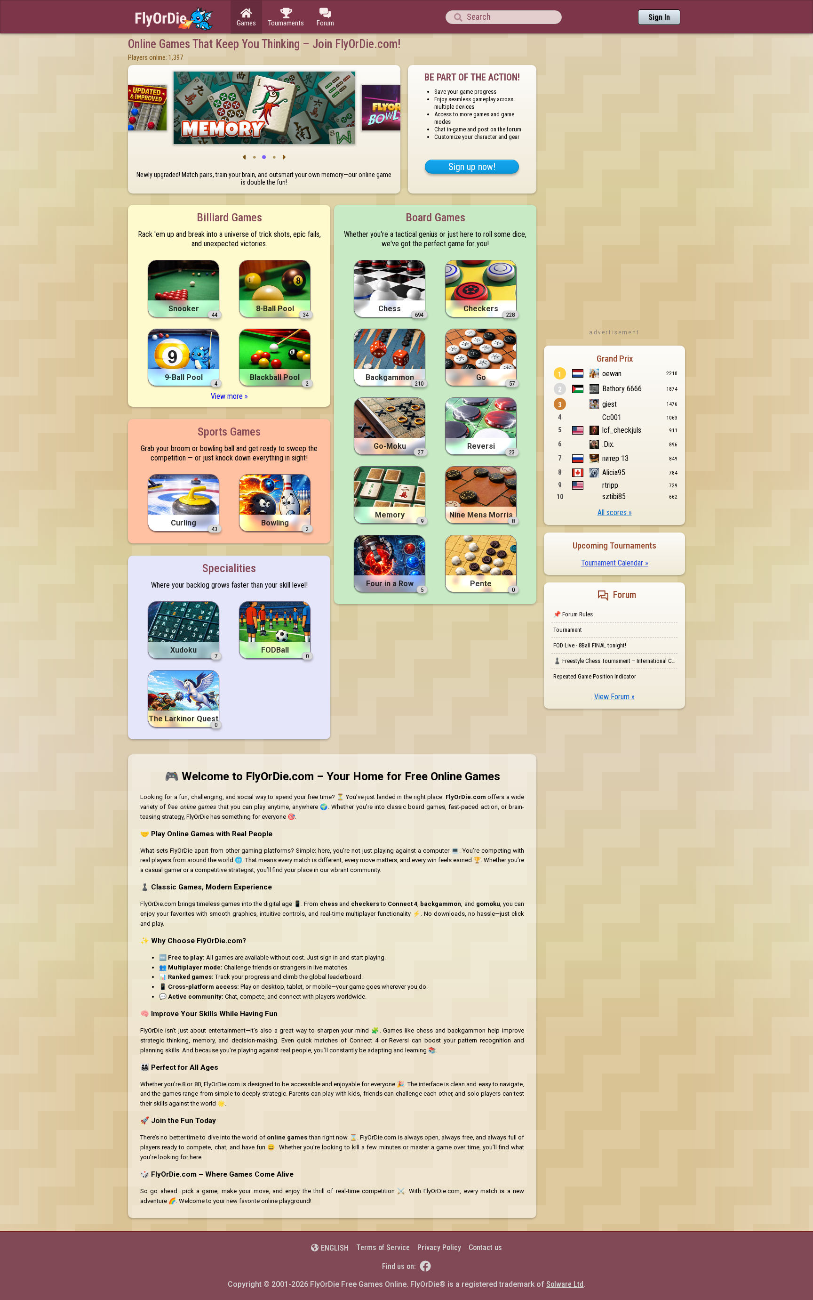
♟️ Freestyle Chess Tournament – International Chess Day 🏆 (615, 660)
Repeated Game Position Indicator (594, 676)
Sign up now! (471, 166)
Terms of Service (383, 1247)
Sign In (659, 17)
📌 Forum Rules (573, 614)
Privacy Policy (439, 1247)
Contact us (485, 1247)
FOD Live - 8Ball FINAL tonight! (589, 645)
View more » (229, 396)
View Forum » (614, 696)
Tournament (567, 629)
